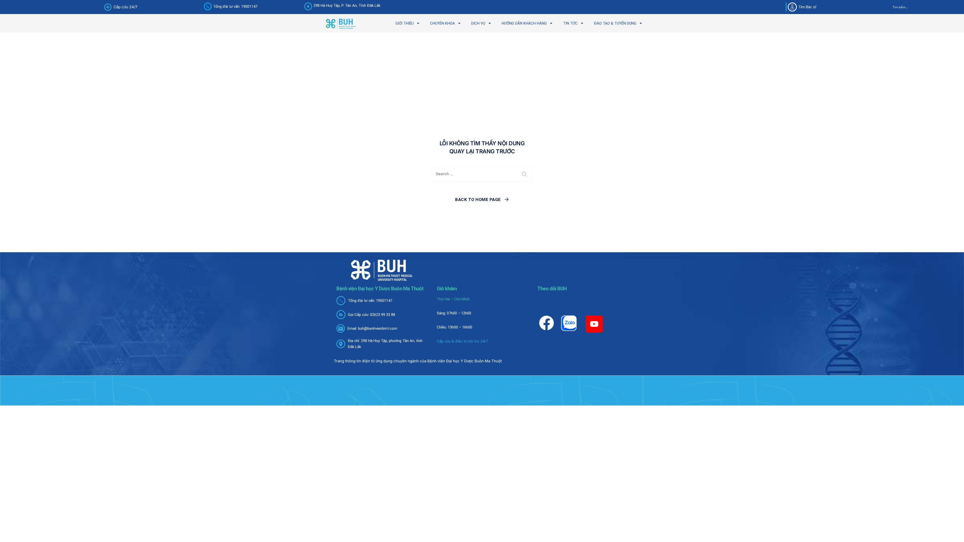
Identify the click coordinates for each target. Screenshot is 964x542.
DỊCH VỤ (478, 23)
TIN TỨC (570, 23)
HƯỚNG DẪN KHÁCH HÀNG (524, 23)
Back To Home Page (478, 199)
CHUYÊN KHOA (442, 23)
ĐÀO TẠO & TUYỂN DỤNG (615, 23)
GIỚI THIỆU (404, 23)
